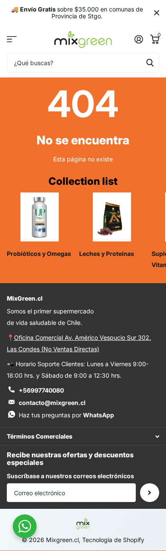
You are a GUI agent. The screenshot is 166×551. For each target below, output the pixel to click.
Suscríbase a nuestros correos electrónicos (70, 475)
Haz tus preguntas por (66, 415)
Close (156, 13)
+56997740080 (41, 390)
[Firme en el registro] (138, 39)
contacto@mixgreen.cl (52, 402)
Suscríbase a (149, 492)
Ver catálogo (12, 39)
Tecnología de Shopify (113, 539)
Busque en (149, 62)
